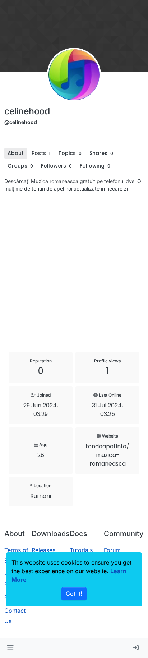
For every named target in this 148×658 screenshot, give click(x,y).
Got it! (74, 593)
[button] (10, 648)
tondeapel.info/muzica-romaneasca (107, 455)
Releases (43, 550)
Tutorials (81, 550)
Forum (112, 550)
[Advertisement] (74, 272)
